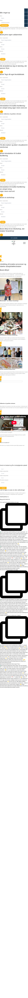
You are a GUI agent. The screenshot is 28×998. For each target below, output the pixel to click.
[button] (14, 258)
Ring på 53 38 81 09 (5, 499)
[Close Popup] (1, 32)
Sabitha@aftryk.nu (4, 496)
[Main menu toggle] (24, 243)
